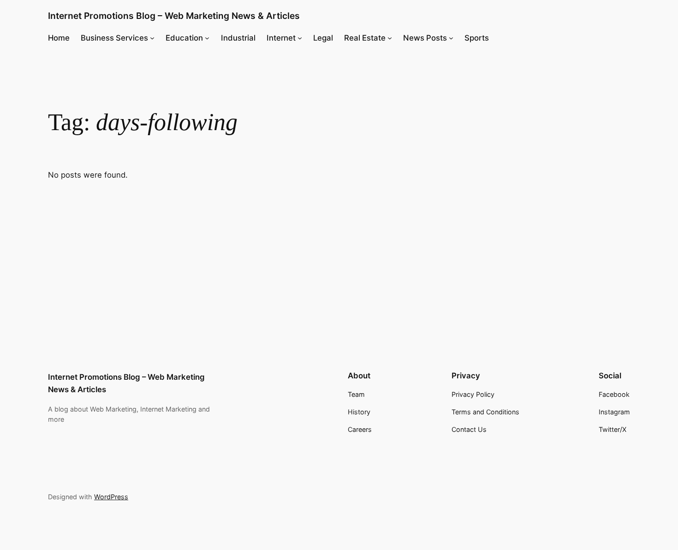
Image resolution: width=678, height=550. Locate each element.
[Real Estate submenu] (389, 38)
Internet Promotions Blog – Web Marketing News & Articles (174, 15)
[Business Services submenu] (152, 38)
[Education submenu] (207, 38)
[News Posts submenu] (451, 38)
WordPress (111, 497)
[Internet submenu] (299, 38)
